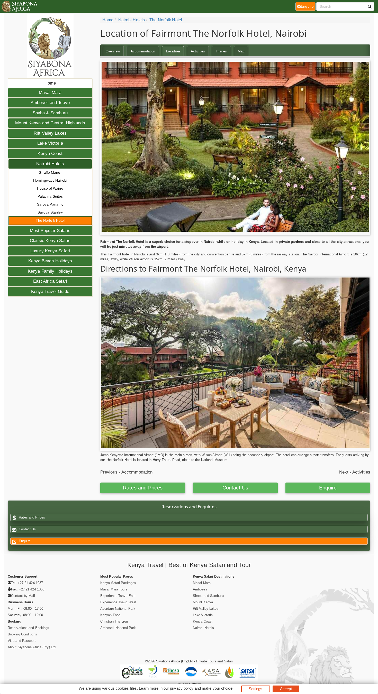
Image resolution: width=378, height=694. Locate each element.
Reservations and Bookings (28, 628)
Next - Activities (354, 472)
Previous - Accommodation (126, 472)
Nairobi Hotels (50, 163)
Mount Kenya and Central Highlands (50, 123)
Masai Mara (50, 92)
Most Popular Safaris (50, 230)
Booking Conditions (22, 634)
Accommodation (143, 51)
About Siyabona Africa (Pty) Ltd (32, 647)
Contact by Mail (23, 596)
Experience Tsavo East (118, 596)
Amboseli (200, 589)
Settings (256, 689)
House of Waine (50, 188)
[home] (19, 6)
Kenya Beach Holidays (50, 260)
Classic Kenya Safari (50, 240)
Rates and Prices (143, 488)
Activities (198, 51)
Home (50, 83)
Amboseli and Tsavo (50, 102)
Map (241, 51)
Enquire (328, 488)
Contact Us (235, 488)
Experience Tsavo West (118, 602)
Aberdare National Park (117, 608)
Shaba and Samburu (208, 596)
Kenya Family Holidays (50, 271)
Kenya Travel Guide (50, 291)
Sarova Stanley (50, 212)
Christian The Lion (114, 621)
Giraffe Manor (50, 172)
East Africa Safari (50, 281)
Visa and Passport (22, 641)
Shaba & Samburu (50, 112)
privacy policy (181, 688)
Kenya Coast (50, 153)
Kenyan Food (110, 615)
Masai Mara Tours (114, 589)
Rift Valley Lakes (50, 133)
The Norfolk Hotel (50, 220)
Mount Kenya (203, 602)
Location (173, 51)
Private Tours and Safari (214, 661)
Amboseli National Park (118, 628)
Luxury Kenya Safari (50, 250)
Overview (113, 51)
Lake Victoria (50, 143)
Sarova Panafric (50, 204)
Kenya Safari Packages (118, 583)
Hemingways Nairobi (50, 180)
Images (221, 51)
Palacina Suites (50, 196)
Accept (286, 689)
